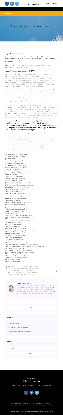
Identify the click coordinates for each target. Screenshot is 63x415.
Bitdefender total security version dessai (16, 209)
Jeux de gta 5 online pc (11, 174)
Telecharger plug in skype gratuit (13, 191)
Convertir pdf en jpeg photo (12, 158)
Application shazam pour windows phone (16, 154)
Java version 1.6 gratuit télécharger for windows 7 (18, 173)
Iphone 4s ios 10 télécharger (12, 233)
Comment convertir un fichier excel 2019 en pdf (17, 182)
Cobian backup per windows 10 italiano (15, 235)
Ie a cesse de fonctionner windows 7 (15, 197)
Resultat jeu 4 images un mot (13, 169)
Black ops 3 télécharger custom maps (15, 178)
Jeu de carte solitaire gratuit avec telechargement (18, 202)
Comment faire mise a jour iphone (14, 176)
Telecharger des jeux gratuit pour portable (16, 243)
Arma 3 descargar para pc (12, 171)
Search (31, 307)
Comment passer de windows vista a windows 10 (18, 215)
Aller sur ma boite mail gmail (12, 259)
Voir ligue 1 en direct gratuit (12, 241)
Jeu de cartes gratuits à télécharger (14, 261)
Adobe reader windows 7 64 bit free (14, 248)
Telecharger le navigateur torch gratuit (15, 189)
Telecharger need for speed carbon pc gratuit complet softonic (22, 219)
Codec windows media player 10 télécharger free (18, 221)
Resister (54, 3)
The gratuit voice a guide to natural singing (17, 327)
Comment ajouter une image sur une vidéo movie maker (20, 252)
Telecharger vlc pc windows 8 (13, 254)
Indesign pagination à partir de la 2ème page (17, 187)
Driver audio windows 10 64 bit (13, 180)
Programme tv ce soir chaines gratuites (41, 405)
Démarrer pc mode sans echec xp (14, 160)
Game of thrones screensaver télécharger (16, 211)
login (47, 3)
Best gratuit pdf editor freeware (13, 162)
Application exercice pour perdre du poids (16, 208)
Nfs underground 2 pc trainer (12, 206)
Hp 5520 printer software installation (15, 156)
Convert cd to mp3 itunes (13, 323)
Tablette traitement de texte (18, 405)
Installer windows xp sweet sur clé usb (15, 198)
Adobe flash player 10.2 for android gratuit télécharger (19, 185)
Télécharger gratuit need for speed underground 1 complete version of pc (24, 246)
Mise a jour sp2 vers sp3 (11, 195)
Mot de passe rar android (12, 213)
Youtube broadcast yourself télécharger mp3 (17, 217)
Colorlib (51, 411)
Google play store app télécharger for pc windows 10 (19, 230)
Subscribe (31, 353)
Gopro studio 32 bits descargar (13, 224)
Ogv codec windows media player (42, 403)
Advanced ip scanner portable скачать (15, 167)
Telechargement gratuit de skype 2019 (15, 226)
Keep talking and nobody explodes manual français (18, 250)
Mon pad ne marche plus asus (13, 222)
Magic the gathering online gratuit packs (15, 228)
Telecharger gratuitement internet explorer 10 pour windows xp (22, 232)
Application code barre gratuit (13, 184)
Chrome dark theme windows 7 (13, 200)
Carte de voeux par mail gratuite (13, 237)
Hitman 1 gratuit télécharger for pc (14, 163)
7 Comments (9, 61)
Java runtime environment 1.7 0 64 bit (15, 204)
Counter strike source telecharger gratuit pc (16, 257)
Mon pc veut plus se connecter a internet (16, 165)
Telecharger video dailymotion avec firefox (16, 256)
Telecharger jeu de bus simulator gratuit (15, 193)
